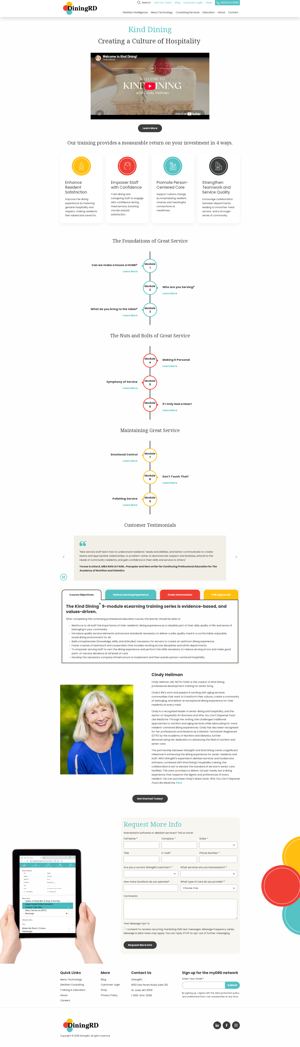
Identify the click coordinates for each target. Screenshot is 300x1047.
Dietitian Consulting (72, 984)
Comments (131, 896)
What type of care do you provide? (202, 882)
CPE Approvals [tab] (221, 595)
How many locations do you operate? (146, 882)
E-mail (166, 853)
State (202, 838)
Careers (65, 1000)
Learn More (150, 128)
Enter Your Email (192, 979)
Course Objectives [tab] (81, 595)
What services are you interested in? (202, 867)
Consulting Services (188, 12)
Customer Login (192, 2)
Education (208, 12)
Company (168, 838)
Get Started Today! (150, 798)
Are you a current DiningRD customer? (147, 867)
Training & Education (72, 990)
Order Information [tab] (180, 595)
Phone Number (208, 853)
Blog (177, 2)
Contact (233, 12)
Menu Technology (162, 12)
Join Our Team (163, 2)
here (179, 783)
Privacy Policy (109, 995)
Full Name (130, 838)
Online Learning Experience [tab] (131, 595)
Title (126, 853)
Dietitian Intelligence (135, 12)
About (221, 12)
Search (146, 2)
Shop (209, 2)
